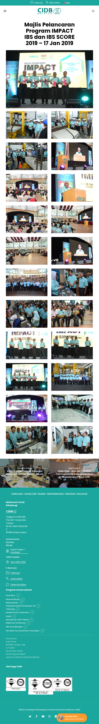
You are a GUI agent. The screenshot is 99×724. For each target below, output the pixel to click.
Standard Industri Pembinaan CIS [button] (20, 606)
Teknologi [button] (10, 609)
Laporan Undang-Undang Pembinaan (22, 657)
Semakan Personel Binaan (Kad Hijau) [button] (23, 631)
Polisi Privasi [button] (70, 494)
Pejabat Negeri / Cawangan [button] (17, 551)
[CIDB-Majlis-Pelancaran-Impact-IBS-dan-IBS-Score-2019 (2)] (72, 125)
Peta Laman (11, 638)
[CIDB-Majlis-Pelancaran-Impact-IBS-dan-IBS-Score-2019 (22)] (72, 440)
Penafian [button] (42, 494)
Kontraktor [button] (10, 595)
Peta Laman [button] (82, 494)
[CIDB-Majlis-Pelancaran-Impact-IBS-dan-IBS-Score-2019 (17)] (26, 377)
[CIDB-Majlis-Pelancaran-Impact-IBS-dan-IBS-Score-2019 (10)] (72, 251)
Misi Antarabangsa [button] (14, 627)
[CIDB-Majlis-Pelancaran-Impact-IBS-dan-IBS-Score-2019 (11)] (26, 282)
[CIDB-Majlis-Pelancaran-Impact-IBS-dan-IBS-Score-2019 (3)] (26, 156)
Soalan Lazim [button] (17, 494)
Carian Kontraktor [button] (18, 584)
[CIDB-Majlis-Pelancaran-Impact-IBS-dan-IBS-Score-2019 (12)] (72, 282)
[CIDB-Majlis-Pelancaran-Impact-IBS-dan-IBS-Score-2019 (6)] (72, 188)
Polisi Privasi (11, 641)
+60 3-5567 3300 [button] (18, 562)
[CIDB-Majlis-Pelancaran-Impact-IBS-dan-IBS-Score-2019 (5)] (26, 188)
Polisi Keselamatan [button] (55, 494)
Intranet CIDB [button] (30, 494)
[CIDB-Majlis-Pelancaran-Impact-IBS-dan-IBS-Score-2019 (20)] (72, 408)
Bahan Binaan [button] (12, 603)
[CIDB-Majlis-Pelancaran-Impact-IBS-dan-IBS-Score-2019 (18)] (72, 377)
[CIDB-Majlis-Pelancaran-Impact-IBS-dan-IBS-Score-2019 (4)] (72, 156)
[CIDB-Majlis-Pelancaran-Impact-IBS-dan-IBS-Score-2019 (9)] (26, 251)
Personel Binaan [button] (13, 599)
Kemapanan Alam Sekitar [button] (17, 620)
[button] (5, 11)
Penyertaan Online (14, 651)
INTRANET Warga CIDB (15, 644)
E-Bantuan (11, 568)
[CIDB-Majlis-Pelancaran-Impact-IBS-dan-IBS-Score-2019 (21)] (26, 440)
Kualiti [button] (8, 616)
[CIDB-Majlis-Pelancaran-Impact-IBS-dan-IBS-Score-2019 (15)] (26, 345)
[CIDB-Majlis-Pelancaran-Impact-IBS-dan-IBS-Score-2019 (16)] (72, 345)
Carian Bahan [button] (16, 578)
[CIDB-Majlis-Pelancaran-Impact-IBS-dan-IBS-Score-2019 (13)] (26, 314)
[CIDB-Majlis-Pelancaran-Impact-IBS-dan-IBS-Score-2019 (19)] (26, 408)
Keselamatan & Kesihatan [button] (17, 612)
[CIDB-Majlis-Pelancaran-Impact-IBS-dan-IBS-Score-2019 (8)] (72, 219)
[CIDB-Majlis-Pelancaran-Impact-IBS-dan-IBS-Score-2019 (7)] (26, 219)
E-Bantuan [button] (15, 573)
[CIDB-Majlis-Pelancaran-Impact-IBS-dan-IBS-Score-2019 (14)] (72, 314)
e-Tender (10, 648)
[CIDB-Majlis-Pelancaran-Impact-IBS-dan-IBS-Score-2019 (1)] (26, 125)
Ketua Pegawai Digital (15, 654)
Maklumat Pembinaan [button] (16, 623)
